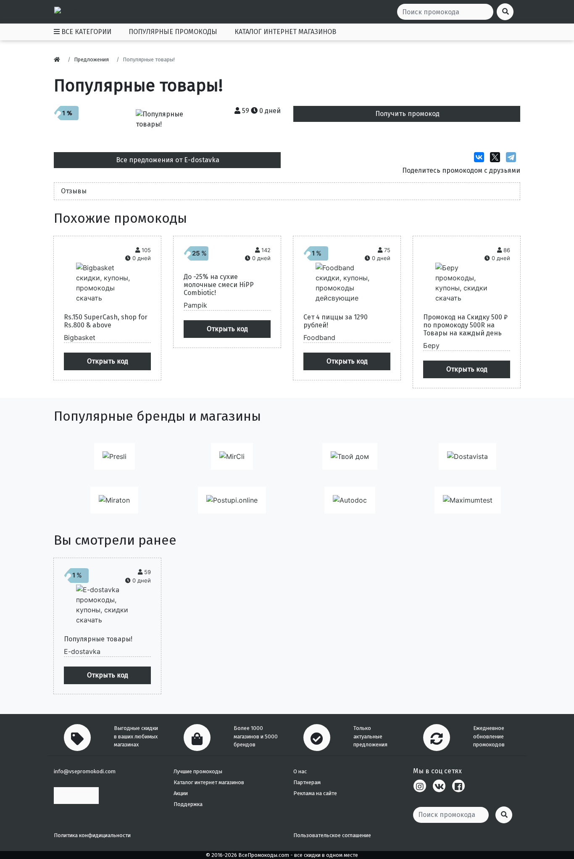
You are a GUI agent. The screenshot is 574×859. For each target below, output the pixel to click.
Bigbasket (79, 337)
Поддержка (188, 804)
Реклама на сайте (315, 793)
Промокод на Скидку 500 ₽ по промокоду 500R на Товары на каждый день (465, 325)
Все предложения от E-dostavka (167, 160)
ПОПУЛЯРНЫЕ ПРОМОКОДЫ (173, 32)
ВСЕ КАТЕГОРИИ (85, 32)
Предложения (91, 59)
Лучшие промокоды (198, 771)
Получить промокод (407, 114)
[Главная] (59, 59)
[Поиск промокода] (503, 814)
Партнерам (307, 782)
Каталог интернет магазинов (209, 782)
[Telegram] (513, 157)
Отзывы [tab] (74, 191)
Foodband (319, 337)
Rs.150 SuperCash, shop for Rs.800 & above (105, 321)
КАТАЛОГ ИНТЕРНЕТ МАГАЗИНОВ (285, 32)
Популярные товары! (98, 639)
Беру (431, 345)
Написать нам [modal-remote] (76, 795)
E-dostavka (82, 651)
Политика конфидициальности (92, 835)
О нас (300, 771)
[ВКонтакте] (481, 157)
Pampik (195, 305)
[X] (497, 157)
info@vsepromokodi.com (85, 771)
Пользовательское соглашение (332, 835)
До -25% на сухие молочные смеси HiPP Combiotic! (219, 285)
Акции (181, 793)
